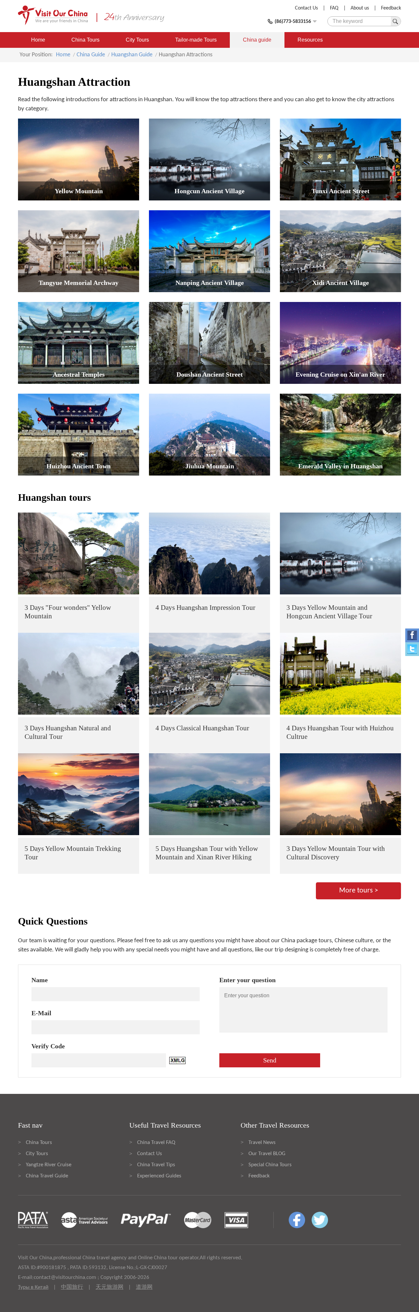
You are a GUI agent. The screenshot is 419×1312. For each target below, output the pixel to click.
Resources (310, 40)
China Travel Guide (47, 1176)
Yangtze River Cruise (48, 1165)
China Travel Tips (156, 1165)
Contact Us (306, 8)
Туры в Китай (33, 1287)
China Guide (91, 55)
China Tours (85, 40)
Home (38, 40)
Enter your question (247, 980)
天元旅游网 (109, 1287)
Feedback (391, 8)
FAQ (334, 8)
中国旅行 (72, 1287)
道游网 (144, 1287)
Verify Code (48, 1046)
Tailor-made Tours (196, 40)
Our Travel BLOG (266, 1153)
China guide (257, 40)
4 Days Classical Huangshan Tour (202, 728)
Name (39, 980)
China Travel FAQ (156, 1142)
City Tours (137, 40)
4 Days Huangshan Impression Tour (205, 607)
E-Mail (41, 1013)
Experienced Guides (159, 1176)
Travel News (262, 1142)
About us (360, 8)
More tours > (358, 890)
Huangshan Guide (132, 55)
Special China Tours (270, 1165)
